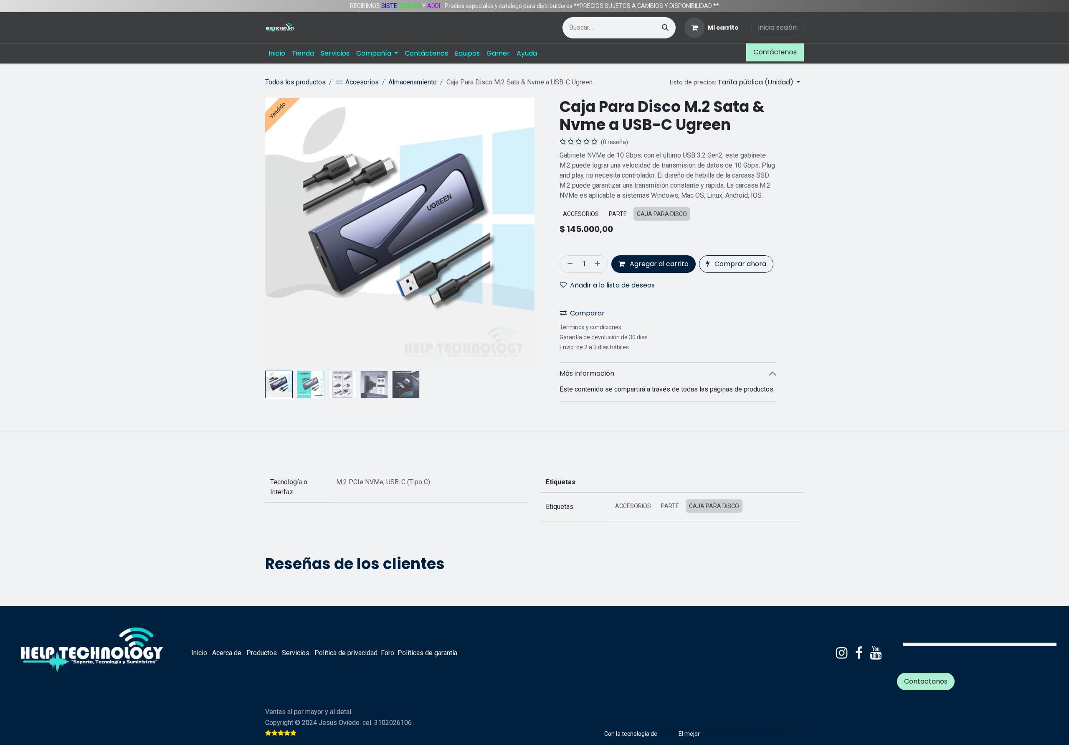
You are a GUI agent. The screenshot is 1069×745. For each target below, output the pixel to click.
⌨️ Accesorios (357, 82)
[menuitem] (277, 53)
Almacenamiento (412, 82)
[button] (735, 82)
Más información (587, 373)
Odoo (667, 733)
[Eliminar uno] (568, 264)
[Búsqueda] (665, 27)
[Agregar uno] (599, 264)
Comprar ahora (739, 264)
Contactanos (925, 681)
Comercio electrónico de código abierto (752, 733)
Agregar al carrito (658, 264)
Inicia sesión (777, 27)
